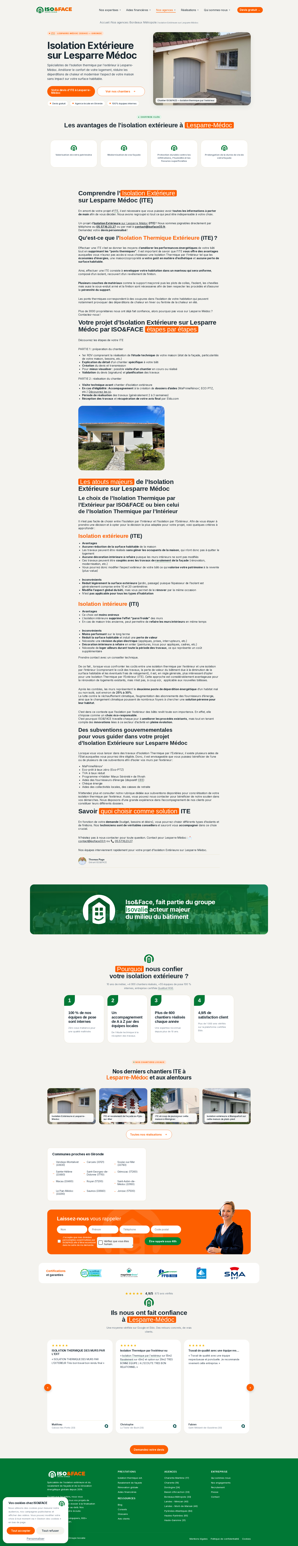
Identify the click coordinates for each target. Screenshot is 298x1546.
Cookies (246, 1538)
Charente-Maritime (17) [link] (176, 1477)
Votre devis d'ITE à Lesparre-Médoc (71, 91)
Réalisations (190, 10)
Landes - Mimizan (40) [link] (176, 1501)
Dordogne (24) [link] (172, 1487)
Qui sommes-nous (217, 10)
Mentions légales (199, 1538)
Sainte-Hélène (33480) (62, 1173)
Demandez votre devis (149, 1449)
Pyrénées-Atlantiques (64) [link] (178, 1511)
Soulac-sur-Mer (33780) (124, 1163)
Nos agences (166, 10)
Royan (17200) (93, 1181)
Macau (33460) (62, 1181)
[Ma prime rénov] (129, 1273)
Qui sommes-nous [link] (221, 1477)
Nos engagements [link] (221, 1482)
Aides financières (138, 10)
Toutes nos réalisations (146, 1134)
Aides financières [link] (127, 1492)
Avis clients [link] (124, 1518)
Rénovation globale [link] (128, 1487)
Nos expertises (110, 10)
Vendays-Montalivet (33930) (65, 1163)
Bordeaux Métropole (143, 22)
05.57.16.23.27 (123, 841)
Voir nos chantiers (118, 91)
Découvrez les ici (100, 391)
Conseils (122, 1509)
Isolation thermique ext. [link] (130, 1477)
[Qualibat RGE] (201, 1273)
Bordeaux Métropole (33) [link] (177, 1496)
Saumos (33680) (94, 1190)
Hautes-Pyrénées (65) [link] (176, 1515)
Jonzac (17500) (124, 1190)
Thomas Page (97, 859)
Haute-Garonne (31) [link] (175, 1520)
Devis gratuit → (250, 10)
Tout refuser (50, 1530)
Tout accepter (21, 1530)
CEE (140, 780)
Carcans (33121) (93, 1161)
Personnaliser (35, 1538)
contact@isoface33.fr (92, 841)
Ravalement (126, 1359)
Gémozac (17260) (126, 1171)
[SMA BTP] (235, 1273)
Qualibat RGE (165, 988)
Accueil (104, 22)
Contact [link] (215, 1496)
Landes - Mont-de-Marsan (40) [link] (181, 1506)
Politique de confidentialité (225, 1538)
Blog (120, 1504)
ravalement (163, 560)
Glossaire (123, 1514)
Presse (214, 1492)
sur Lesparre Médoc (121, 223)
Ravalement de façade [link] (130, 1482)
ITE (53, 33)
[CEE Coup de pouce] (91, 1273)
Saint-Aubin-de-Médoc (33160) (124, 1183)
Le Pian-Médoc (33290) (62, 1192)
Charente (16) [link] (171, 1482)
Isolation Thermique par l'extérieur (141, 1355)
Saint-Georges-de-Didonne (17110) (95, 1173)
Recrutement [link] (218, 1487)
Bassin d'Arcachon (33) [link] (176, 1492)
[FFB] (167, 1273)
